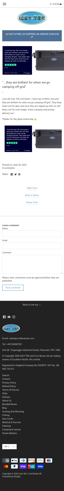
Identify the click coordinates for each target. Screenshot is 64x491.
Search (5, 375)
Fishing (5, 415)
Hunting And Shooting (13, 411)
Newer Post (32, 202)
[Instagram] (13, 317)
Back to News (32, 195)
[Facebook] (4, 317)
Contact (6, 379)
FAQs (4, 393)
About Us (6, 400)
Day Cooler (7, 418)
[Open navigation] (4, 4)
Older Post (32, 188)
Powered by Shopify (11, 476)
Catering (6, 426)
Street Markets (9, 433)
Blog (4, 408)
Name (5, 228)
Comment (6, 252)
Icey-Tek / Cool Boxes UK (30, 473)
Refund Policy (9, 386)
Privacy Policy (9, 382)
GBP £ (6, 447)
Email (4, 240)
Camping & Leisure (11, 429)
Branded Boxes (9, 404)
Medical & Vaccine (11, 422)
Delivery (6, 397)
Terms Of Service (10, 390)
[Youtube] (9, 317)
